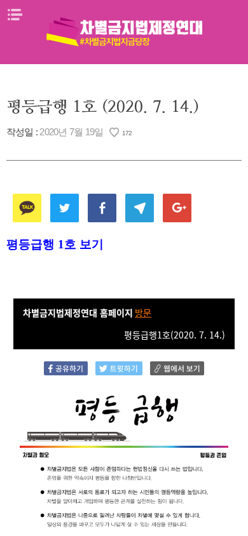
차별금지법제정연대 (124, 32)
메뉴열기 (14, 14)
